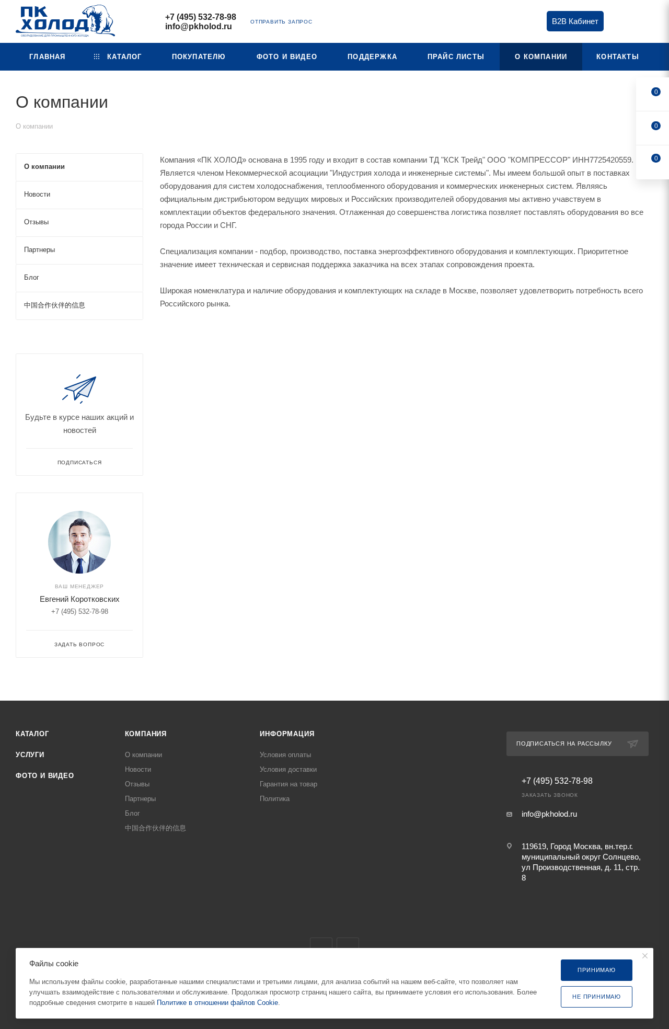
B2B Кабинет (575, 21)
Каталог (32, 734)
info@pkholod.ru (198, 26)
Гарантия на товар (288, 784)
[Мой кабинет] (648, 23)
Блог (132, 813)
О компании (143, 755)
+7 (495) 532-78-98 (200, 17)
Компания (146, 734)
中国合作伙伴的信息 (155, 828)
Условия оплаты (285, 755)
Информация (287, 734)
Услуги (30, 755)
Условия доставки (288, 769)
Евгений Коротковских (80, 598)
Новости (138, 769)
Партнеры (140, 799)
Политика (275, 799)
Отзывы (137, 784)
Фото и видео (45, 776)
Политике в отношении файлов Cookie (217, 1003)
